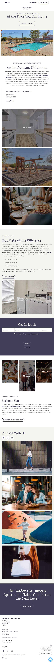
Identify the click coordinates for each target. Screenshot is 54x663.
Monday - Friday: (5, 631)
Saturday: (4, 633)
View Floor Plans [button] (27, 23)
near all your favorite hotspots (11, 406)
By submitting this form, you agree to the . (27, 334)
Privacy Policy (5, 647)
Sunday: (3, 634)
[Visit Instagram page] (12, 438)
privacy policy (35, 334)
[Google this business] (7, 438)
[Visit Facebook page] (3, 438)
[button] (44, 2)
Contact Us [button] (27, 606)
